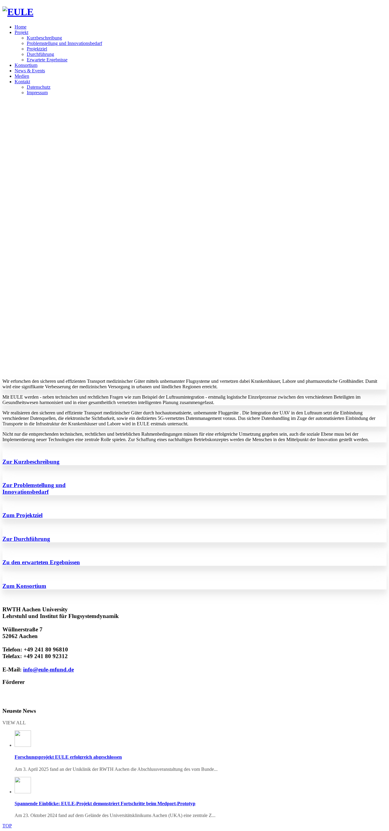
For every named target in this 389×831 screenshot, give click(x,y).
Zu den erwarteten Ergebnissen (41, 562)
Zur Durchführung (26, 539)
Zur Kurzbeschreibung (31, 461)
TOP (7, 825)
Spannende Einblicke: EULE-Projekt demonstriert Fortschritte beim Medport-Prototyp (105, 803)
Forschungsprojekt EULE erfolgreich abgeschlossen (68, 757)
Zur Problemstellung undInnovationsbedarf (34, 488)
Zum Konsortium (24, 586)
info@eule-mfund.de (48, 669)
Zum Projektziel (22, 515)
